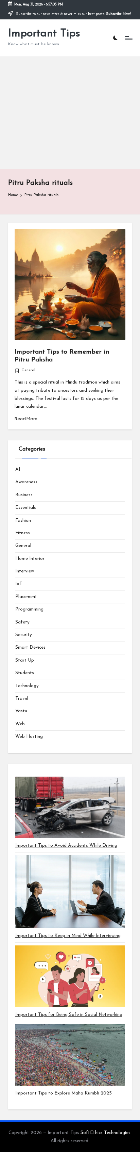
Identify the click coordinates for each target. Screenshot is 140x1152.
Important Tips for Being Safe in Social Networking (68, 1014)
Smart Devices (30, 647)
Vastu (21, 711)
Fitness (22, 533)
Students (24, 673)
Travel (21, 698)
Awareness (26, 482)
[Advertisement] (70, 113)
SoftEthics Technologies (105, 1133)
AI (17, 469)
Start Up (24, 660)
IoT (18, 584)
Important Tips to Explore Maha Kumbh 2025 (63, 1093)
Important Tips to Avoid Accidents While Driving (66, 845)
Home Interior (30, 558)
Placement (26, 597)
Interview (24, 571)
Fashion (23, 520)
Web (20, 724)
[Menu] (128, 38)
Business (24, 495)
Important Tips (44, 33)
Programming (29, 609)
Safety (22, 622)
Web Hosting (29, 736)
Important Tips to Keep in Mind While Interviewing (68, 936)
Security (23, 635)
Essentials (25, 507)
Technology (27, 686)
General (28, 370)
